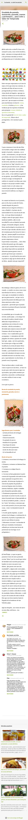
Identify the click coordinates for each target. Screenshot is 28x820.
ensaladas (5, 105)
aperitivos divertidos (8, 112)
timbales (18, 110)
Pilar (8, 678)
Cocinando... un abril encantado (13, 2)
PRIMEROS (4, 612)
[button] (3, 24)
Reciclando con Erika (13, 635)
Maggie (9, 624)
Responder (10, 632)
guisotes (16, 105)
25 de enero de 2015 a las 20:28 (14, 655)
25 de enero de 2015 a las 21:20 (17, 678)
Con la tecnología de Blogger (15, 818)
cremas (21, 103)
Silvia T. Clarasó (11, 654)
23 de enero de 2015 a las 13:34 (14, 636)
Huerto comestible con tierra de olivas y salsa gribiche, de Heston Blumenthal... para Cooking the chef (13, 799)
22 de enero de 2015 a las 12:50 (18, 624)
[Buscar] (26, 2)
